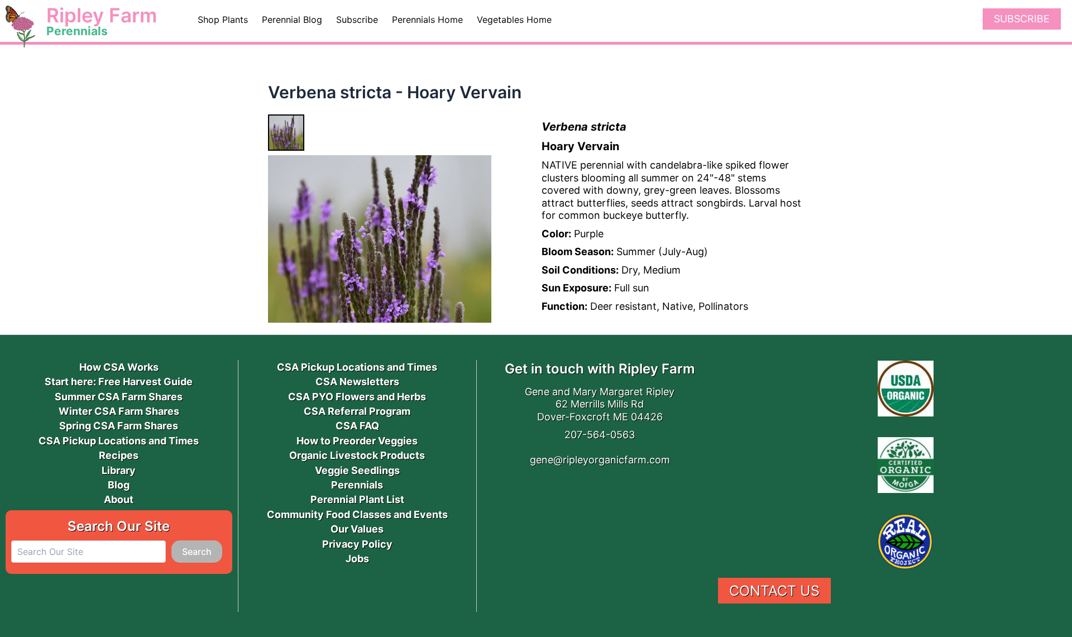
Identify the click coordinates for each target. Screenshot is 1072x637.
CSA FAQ (357, 426)
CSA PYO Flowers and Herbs (357, 397)
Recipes (118, 455)
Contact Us (774, 590)
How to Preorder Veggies (357, 441)
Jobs (357, 558)
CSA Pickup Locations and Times (119, 441)
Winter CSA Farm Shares (119, 411)
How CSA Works (119, 367)
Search (197, 551)
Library (119, 470)
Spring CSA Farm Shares (118, 426)
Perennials (357, 485)
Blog (119, 485)
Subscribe (1022, 19)
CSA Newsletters (357, 381)
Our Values (357, 529)
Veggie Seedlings (357, 470)
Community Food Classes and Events (357, 514)
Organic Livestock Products (357, 455)
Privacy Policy (357, 544)
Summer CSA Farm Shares (119, 397)
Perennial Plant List (357, 499)
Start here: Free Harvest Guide (119, 381)
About (118, 499)
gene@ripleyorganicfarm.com (600, 460)
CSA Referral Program (357, 411)
